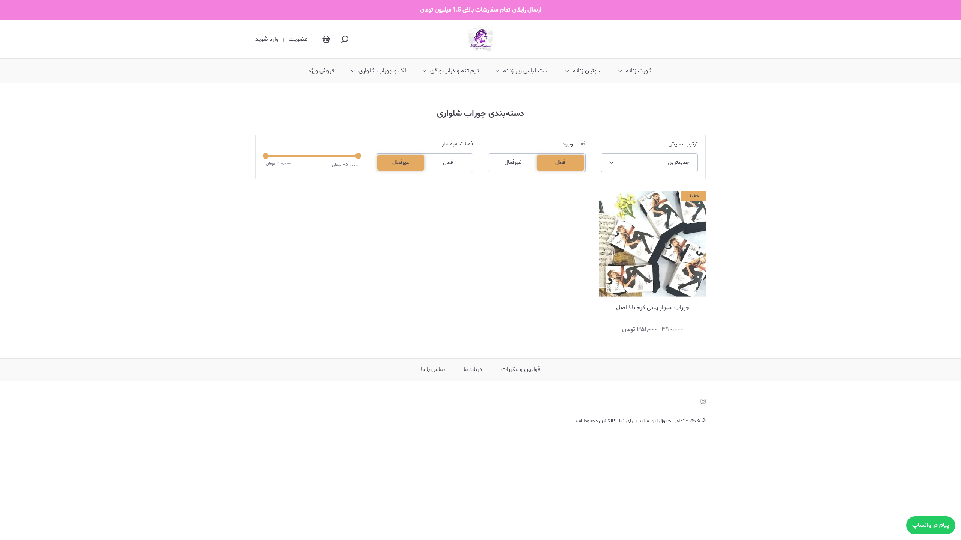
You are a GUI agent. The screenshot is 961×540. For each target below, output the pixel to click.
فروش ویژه (321, 71)
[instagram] (703, 401)
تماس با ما (433, 369)
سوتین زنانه (587, 71)
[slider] (266, 156)
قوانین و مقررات (520, 369)
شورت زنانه (639, 71)
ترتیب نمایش (683, 144)
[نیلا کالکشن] (481, 39)
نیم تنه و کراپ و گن (454, 71)
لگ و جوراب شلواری (382, 71)
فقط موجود (574, 144)
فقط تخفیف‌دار (457, 144)
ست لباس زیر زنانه (526, 71)
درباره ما (473, 369)
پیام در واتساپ (930, 525)
